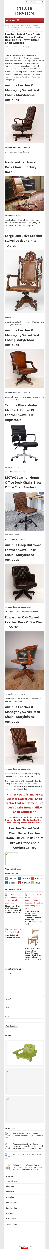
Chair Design (26, 1246)
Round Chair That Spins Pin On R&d (27, 1154)
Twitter (12, 878)
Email (37, 883)
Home (7, 25)
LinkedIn (12, 883)
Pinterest (26, 883)
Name (8, 999)
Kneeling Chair (12, 1208)
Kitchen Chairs (12, 1202)
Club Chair (10, 1191)
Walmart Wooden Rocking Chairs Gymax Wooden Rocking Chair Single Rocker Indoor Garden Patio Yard (27, 1167)
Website (8, 1016)
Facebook (26, 878)
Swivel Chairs (11, 1224)
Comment (9, 973)
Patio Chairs (11, 1219)
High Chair (10, 1197)
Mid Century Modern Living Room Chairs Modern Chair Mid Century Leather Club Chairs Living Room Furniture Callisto (23, 820)
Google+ (38, 878)
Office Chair (11, 1213)
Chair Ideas (15, 25)
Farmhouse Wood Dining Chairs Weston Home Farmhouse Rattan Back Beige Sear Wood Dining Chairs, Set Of (28, 1146)
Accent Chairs (11, 1181)
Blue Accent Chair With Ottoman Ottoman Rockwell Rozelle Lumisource (28, 1134)
